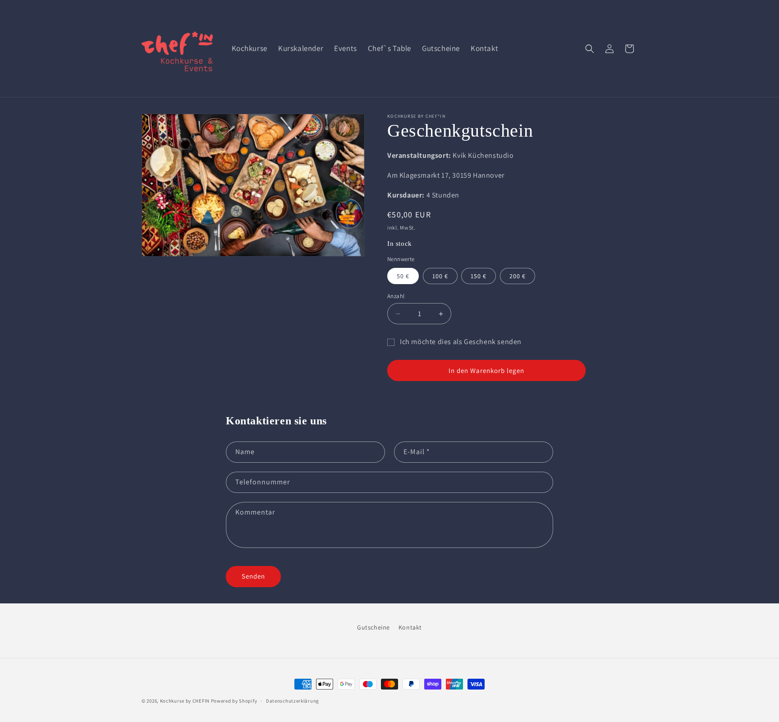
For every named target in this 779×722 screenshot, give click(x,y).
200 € (517, 276)
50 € (403, 276)
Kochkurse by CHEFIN (185, 701)
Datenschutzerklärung (292, 701)
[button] (590, 49)
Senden (253, 576)
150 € (478, 276)
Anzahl (395, 296)
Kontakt (410, 627)
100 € (440, 276)
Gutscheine (373, 627)
